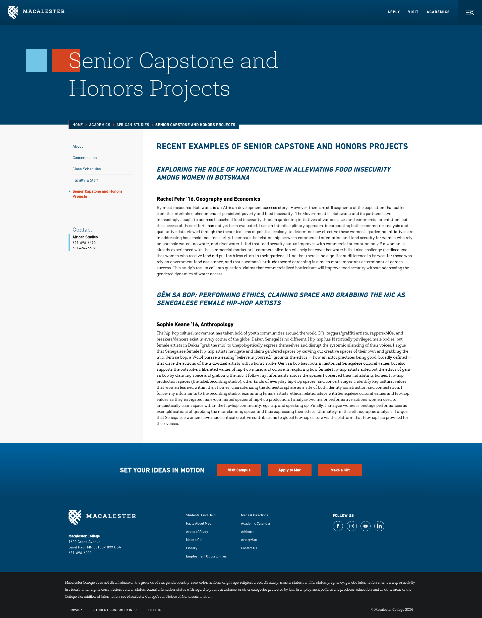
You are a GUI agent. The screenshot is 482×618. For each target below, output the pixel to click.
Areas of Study (197, 531)
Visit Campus (239, 470)
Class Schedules (87, 168)
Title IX (154, 610)
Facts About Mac (198, 523)
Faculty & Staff (85, 180)
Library (191, 548)
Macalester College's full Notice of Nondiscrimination (169, 597)
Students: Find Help (201, 515)
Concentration (85, 157)
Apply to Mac (289, 470)
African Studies (132, 125)
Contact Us (249, 548)
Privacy (75, 610)
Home (78, 125)
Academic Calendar (256, 523)
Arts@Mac (249, 539)
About (78, 146)
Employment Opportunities (206, 556)
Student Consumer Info (115, 610)
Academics (438, 12)
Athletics (247, 531)
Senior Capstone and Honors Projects (97, 194)
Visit (413, 12)
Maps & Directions (254, 515)
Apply (394, 12)
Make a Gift (340, 470)
